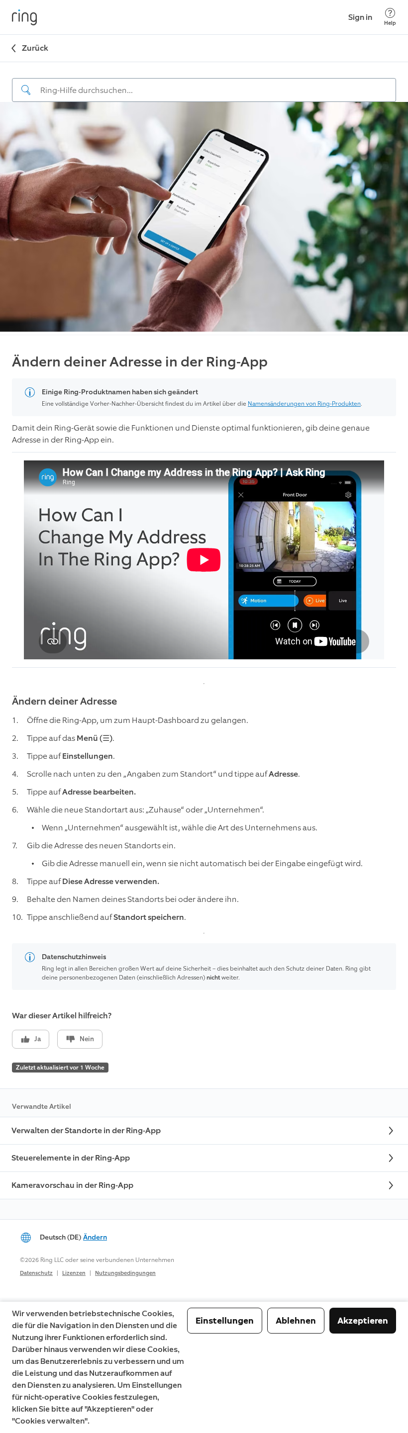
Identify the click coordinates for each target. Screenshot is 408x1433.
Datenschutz (36, 1273)
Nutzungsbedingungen (125, 1273)
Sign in (360, 17)
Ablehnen (296, 1320)
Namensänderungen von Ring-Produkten (304, 404)
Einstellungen (225, 1320)
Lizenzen (74, 1273)
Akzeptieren (362, 1320)
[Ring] (24, 17)
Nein (87, 1039)
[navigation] (204, 82)
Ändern (95, 1237)
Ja (37, 1039)
